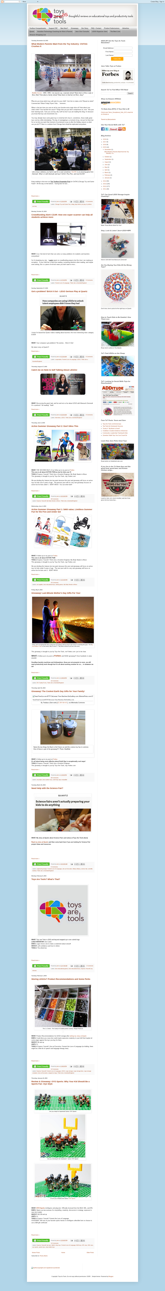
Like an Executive (67, 868)
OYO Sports (72, 1198)
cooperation (58, 359)
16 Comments (54, 681)
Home (63, 1252)
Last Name (110, 55)
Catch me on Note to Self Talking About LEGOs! (54, 370)
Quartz (32, 31)
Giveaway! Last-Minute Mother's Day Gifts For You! (55, 593)
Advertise (125, 28)
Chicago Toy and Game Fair (62, 204)
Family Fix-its (42, 682)
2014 (105, 181)
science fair (84, 868)
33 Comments (54, 582)
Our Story (84, 28)
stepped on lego (52, 1073)
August (107, 162)
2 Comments (89, 965)
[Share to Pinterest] (83, 201)
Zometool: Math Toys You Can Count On (115, 435)
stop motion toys (50, 1247)
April (106, 170)
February (107, 175)
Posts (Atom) (43, 1256)
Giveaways (74, 28)
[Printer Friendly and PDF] (41, 202)
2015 (105, 147)
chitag (72, 204)
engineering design (42, 868)
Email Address (108, 48)
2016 (105, 144)
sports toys (42, 1247)
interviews (58, 417)
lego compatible (63, 779)
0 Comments (89, 201)
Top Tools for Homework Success (113, 426)
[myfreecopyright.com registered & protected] (45, 1268)
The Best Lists (115, 31)
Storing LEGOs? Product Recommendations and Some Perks (60, 979)
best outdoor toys (47, 779)
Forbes (72, 470)
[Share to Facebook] (81, 201)
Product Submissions (111, 28)
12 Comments (54, 1069)
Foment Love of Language (62, 283)
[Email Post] (70, 201)
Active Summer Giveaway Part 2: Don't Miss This (54, 426)
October (107, 157)
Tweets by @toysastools (108, 119)
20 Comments (54, 499)
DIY (37, 682)
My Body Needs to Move (53, 501)
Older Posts (90, 1252)
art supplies (40, 584)
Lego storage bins (78, 1071)
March (107, 172)
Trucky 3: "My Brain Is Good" (111, 428)
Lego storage (69, 1071)
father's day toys (56, 1245)
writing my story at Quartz (78, 1036)
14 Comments (54, 1243)
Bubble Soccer (37, 93)
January (107, 178)
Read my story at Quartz (39, 842)
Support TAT (53, 28)
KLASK (74, 172)
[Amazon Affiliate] (117, 103)
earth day (55, 779)
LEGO (79, 359)
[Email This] (75, 201)
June (106, 164)
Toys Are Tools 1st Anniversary (112, 424)
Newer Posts (36, 1252)
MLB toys (78, 1245)
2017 (105, 142)
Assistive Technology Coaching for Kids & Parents (54, 31)
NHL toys (90, 1245)
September (108, 159)
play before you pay (80, 204)
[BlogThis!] (77, 201)
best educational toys (49, 584)
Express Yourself (41, 501)
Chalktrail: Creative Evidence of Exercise (115, 431)
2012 (105, 186)
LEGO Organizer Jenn (99, 31)
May (106, 167)
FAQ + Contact (96, 28)
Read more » (35, 196)
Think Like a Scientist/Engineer (78, 283)
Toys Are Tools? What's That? (45, 879)
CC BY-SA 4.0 (62, 702)
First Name (110, 52)
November (108, 149)
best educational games (61, 968)
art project (39, 779)
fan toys (49, 1245)
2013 (105, 184)
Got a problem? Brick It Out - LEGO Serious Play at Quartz (59, 291)
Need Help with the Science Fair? (47, 788)
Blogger (111, 1276)
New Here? (64, 28)
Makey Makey (76, 868)
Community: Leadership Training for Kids (115, 433)
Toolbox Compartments (38, 28)
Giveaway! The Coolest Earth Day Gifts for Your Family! (58, 691)
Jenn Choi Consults (82, 31)
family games (59, 584)
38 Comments (54, 777)
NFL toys (84, 1245)
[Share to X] (79, 201)
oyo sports (35, 1247)
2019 (105, 139)
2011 (105, 189)
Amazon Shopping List (38, 35)
